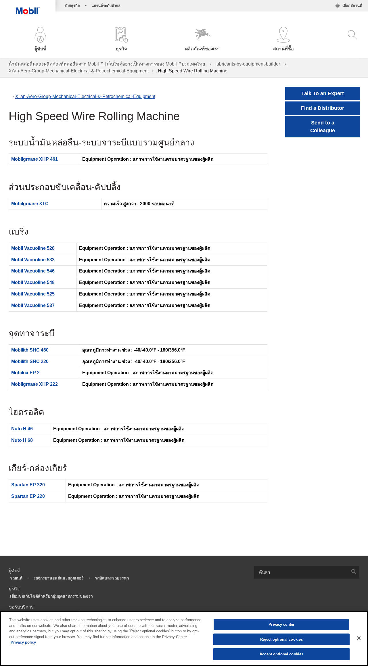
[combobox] (306, 572)
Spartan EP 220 (28, 496)
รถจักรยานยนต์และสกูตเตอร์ (58, 578)
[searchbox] (301, 572)
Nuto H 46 (22, 428)
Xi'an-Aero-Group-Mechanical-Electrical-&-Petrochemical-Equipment (79, 70)
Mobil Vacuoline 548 (33, 282)
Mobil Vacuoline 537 (33, 305)
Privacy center (281, 624)
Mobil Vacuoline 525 (33, 293)
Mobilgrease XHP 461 (34, 159)
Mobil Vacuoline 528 (33, 248)
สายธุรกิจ (72, 5)
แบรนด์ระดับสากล (105, 5)
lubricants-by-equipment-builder (247, 64)
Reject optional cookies (281, 639)
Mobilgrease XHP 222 (34, 384)
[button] (40, 39)
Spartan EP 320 (28, 484)
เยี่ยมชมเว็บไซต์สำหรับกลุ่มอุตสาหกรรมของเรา (51, 596)
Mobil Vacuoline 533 (33, 259)
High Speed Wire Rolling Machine (192, 70)
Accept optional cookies (281, 654)
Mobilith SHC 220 (30, 361)
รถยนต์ (16, 578)
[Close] (358, 638)
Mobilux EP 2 (25, 372)
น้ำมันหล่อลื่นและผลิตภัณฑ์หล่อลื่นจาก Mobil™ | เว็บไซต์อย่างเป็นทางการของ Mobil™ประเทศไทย (107, 64)
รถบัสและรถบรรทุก (112, 578)
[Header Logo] (27, 7)
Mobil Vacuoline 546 (33, 270)
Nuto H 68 (22, 440)
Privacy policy (23, 642)
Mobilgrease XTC (30, 203)
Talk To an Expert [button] (322, 93)
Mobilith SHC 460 (30, 350)
